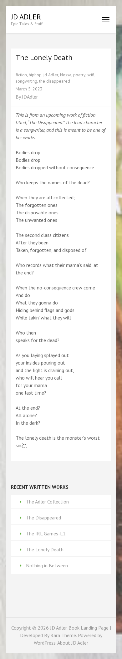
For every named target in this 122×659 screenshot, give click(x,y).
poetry (79, 75)
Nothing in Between (47, 565)
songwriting (26, 81)
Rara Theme (63, 635)
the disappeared (54, 81)
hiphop (35, 75)
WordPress (45, 643)
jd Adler (50, 75)
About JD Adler (72, 643)
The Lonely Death (45, 549)
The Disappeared (43, 517)
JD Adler (26, 17)
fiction (21, 75)
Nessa (65, 75)
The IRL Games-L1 (46, 533)
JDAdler (30, 97)
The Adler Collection (47, 501)
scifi (90, 75)
